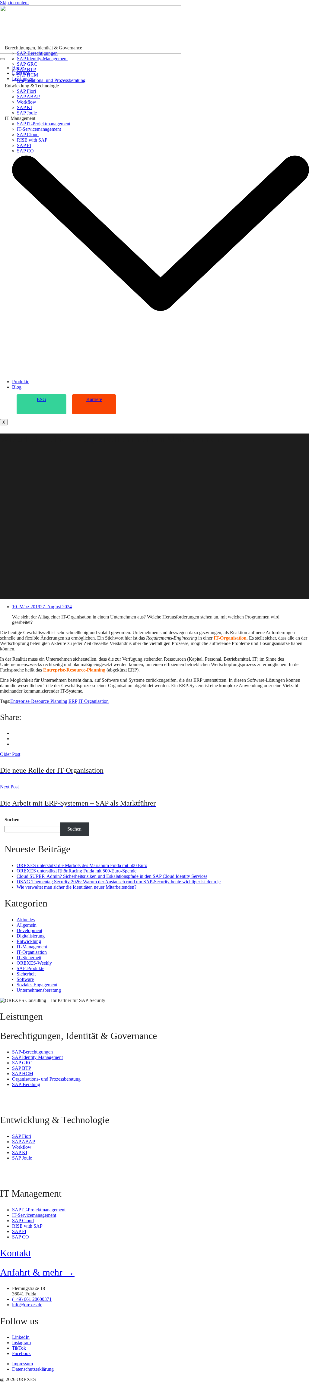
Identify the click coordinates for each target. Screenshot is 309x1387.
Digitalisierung (31, 935)
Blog (16, 387)
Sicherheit (26, 973)
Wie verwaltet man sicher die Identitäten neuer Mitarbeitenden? (76, 887)
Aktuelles (26, 919)
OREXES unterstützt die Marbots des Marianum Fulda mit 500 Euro (82, 865)
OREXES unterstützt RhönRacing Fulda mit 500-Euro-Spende (76, 870)
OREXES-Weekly (34, 963)
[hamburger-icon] (2, 59)
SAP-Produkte (30, 968)
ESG (41, 399)
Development (29, 930)
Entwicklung (29, 941)
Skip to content (14, 2)
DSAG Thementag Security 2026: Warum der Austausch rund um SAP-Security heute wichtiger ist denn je (119, 881)
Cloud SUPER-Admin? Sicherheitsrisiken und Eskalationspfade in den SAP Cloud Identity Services (112, 876)
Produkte (20, 381)
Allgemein (27, 925)
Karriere (94, 399)
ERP (72, 701)
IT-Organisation (230, 637)
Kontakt (15, 1253)
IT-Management (32, 946)
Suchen (12, 819)
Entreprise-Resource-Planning (73, 669)
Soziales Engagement (37, 984)
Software (25, 979)
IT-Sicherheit (29, 957)
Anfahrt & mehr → (37, 1272)
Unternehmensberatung (39, 990)
